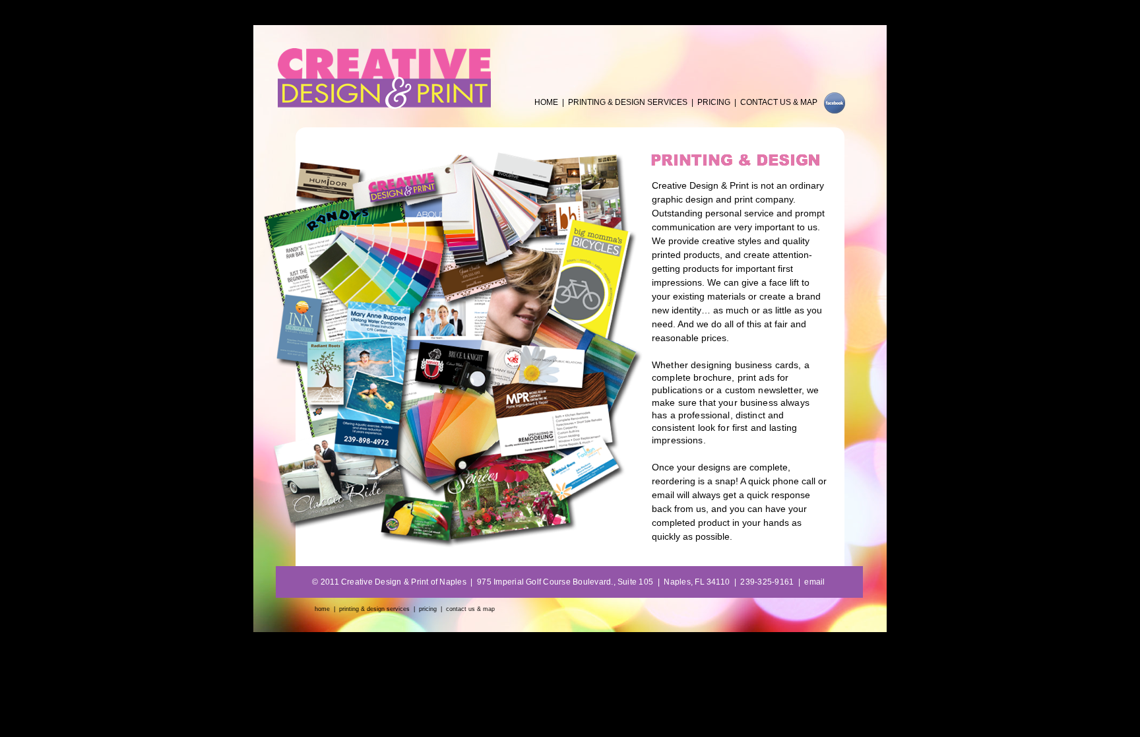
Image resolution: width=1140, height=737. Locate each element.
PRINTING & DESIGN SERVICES (627, 102)
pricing (428, 609)
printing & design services (374, 609)
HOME (546, 102)
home (322, 609)
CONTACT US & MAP (778, 102)
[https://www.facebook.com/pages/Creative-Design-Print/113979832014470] (834, 109)
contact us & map (470, 609)
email (814, 582)
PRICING (713, 102)
